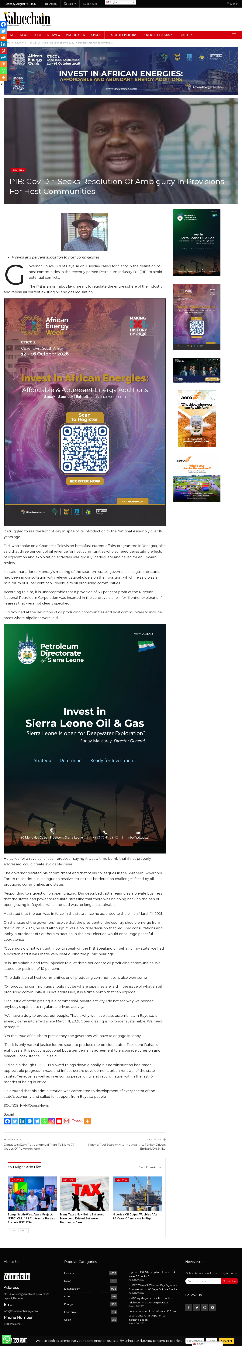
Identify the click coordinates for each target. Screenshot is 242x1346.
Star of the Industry (122, 35)
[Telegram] (37, 1121)
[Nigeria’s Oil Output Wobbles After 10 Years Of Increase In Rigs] (137, 1193)
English (113, 2)
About (53, 3)
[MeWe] (3, 57)
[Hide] (1, 84)
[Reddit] (3, 37)
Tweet (77, 1121)
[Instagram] (51, 1121)
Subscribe (229, 1281)
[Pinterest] (3, 50)
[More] (87, 1121)
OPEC (37, 35)
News (24, 35)
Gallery (72, 3)
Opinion (96, 35)
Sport (67, 1319)
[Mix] (3, 64)
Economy (70, 1311)
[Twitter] (15, 1121)
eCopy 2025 (90, 3)
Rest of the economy (157, 35)
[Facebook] (7, 1121)
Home (10, 35)
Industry (18, 170)
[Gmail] (66, 1121)
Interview (53, 35)
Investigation (75, 35)
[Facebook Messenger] (29, 1121)
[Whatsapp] (44, 1121)
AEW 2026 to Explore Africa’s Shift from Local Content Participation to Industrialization (152, 1315)
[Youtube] (59, 1121)
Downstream (72, 1288)
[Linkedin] (22, 1121)
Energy (68, 1304)
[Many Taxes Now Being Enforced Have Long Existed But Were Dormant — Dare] (84, 1193)
